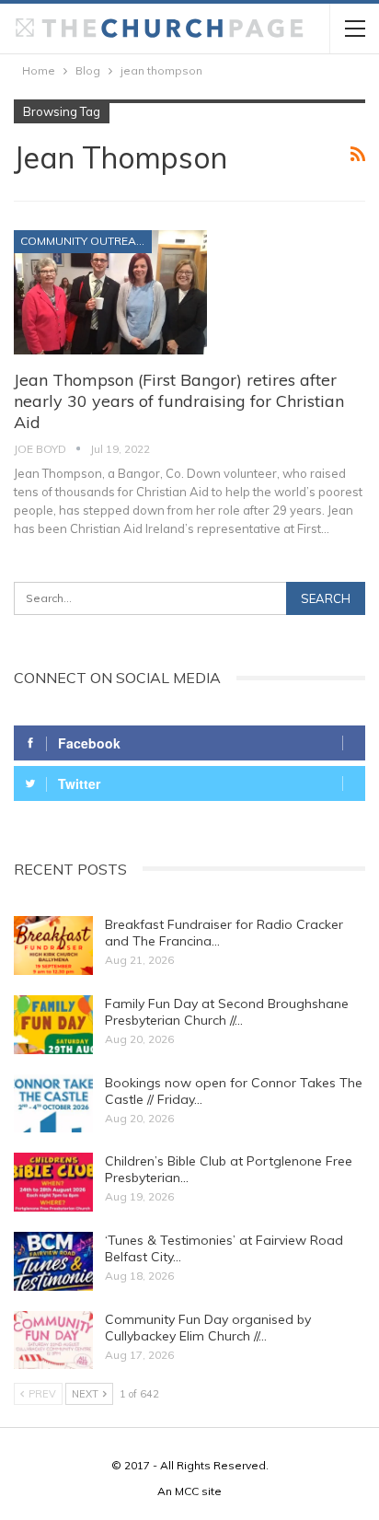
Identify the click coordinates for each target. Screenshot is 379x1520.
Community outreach (86, 241)
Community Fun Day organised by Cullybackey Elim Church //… (208, 1327)
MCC (187, 1491)
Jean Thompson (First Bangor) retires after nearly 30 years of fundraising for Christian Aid (179, 401)
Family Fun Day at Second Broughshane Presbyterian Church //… (227, 1011)
